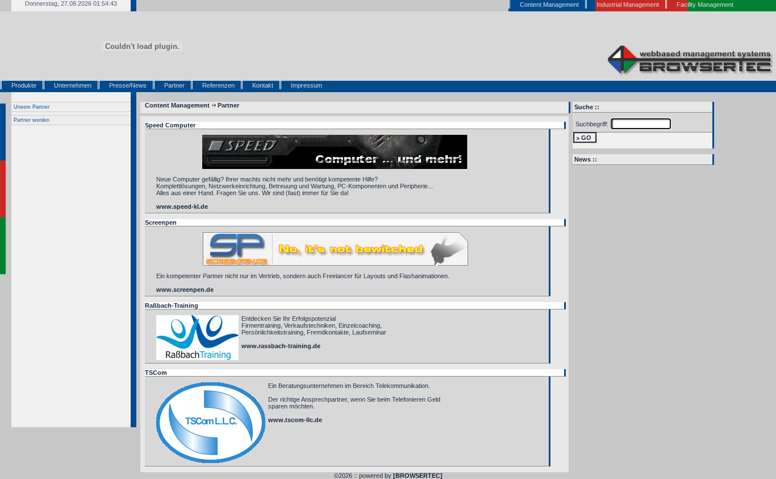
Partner (174, 85)
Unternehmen (72, 85)
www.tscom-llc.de (295, 419)
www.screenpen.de (185, 289)
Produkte (23, 85)
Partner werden (31, 120)
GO (586, 137)
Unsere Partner (31, 107)
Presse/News (128, 85)
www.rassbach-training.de (280, 345)
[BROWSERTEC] (418, 475)
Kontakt (262, 85)
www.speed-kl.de (182, 206)
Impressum (306, 85)
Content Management (177, 105)
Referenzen (218, 85)
